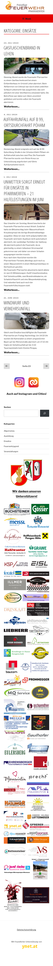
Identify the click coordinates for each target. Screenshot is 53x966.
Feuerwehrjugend (11, 446)
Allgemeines (9, 431)
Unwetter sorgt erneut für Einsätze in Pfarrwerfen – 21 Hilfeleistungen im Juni (24, 190)
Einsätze (7, 441)
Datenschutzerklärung (26, 930)
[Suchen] (44, 413)
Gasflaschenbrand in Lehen (22, 50)
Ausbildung (9, 436)
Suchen (7, 407)
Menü (28, 18)
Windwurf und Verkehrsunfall (17, 305)
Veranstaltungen (11, 451)
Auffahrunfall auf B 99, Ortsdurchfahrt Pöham (24, 122)
